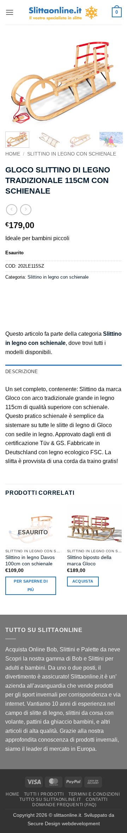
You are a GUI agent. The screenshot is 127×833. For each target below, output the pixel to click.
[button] (9, 12)
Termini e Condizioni (94, 794)
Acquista (82, 581)
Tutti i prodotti (44, 794)
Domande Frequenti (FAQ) (64, 804)
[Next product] (11, 209)
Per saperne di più (31, 585)
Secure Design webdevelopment (64, 823)
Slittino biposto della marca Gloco (89, 560)
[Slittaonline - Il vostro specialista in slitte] (63, 12)
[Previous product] (25, 209)
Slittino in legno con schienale (71, 154)
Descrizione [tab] (21, 371)
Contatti (97, 799)
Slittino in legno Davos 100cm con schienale (30, 560)
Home (12, 154)
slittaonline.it (67, 815)
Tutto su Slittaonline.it (50, 799)
